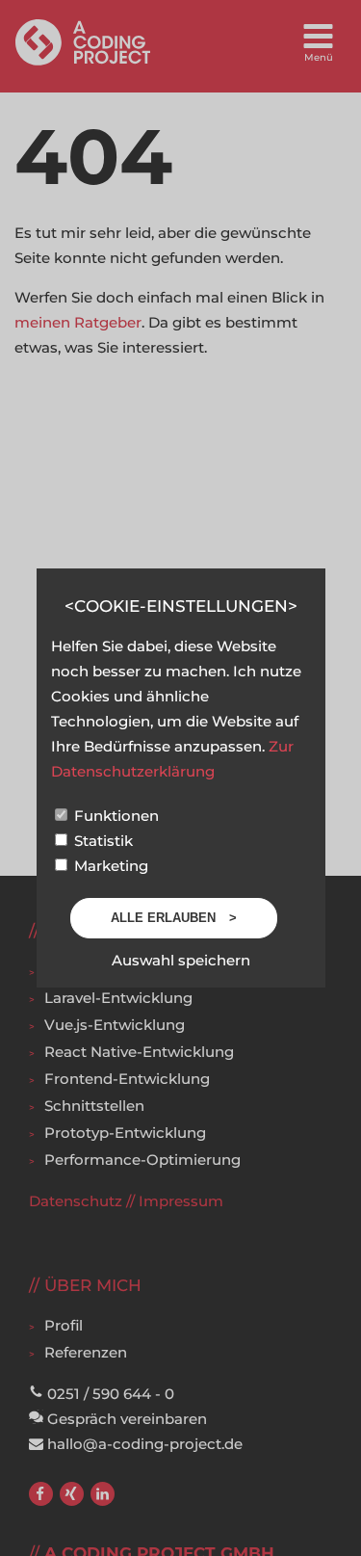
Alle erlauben (165, 917)
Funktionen (114, 815)
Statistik (101, 840)
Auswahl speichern (181, 960)
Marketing (109, 866)
